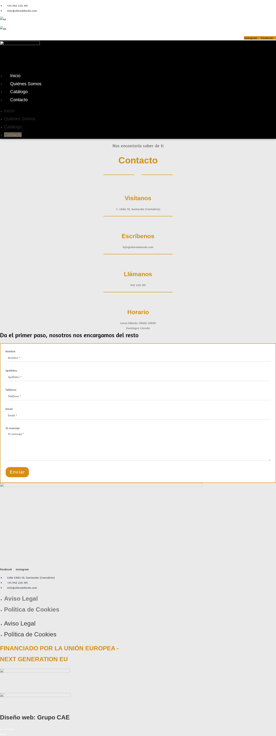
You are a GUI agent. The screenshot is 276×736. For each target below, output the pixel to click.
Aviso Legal (21, 598)
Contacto (19, 99)
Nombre (10, 351)
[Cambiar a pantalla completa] (5, 729)
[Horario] (138, 300)
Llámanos (138, 274)
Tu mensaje (12, 428)
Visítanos (138, 198)
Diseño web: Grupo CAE (35, 717)
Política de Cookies (31, 609)
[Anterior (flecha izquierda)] (1, 734)
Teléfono (10, 389)
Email (9, 409)
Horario (138, 312)
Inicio (15, 75)
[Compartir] (8, 729)
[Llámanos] (138, 262)
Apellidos (11, 370)
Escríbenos (138, 236)
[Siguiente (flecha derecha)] (5, 734)
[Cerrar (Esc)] (12, 729)
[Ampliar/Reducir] (1, 729)
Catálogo (19, 91)
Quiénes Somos (25, 83)
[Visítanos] (138, 186)
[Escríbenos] (138, 224)
